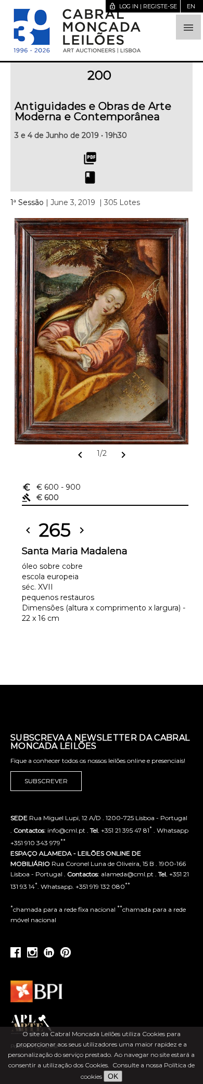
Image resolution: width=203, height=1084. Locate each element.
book (90, 177)
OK (113, 1076)
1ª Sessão (27, 202)
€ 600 (51, 487)
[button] (188, 27)
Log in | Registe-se (143, 6)
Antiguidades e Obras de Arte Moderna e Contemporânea (93, 111)
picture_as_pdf (90, 158)
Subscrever (46, 781)
